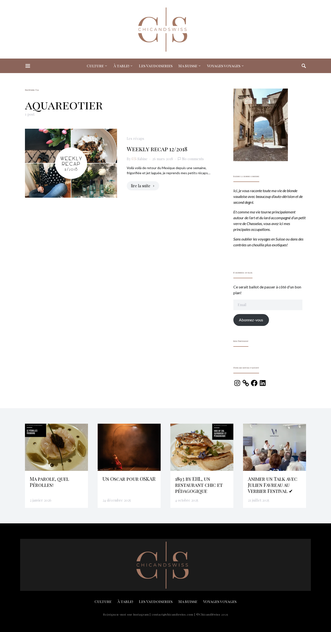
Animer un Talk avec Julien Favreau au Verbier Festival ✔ (272, 484)
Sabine (142, 158)
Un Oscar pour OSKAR (129, 478)
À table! (121, 65)
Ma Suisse (187, 65)
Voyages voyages (223, 65)
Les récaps (135, 138)
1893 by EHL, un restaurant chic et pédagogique (199, 484)
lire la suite (140, 185)
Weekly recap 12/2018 (157, 149)
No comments (193, 158)
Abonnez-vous (251, 319)
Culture (95, 65)
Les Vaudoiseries (156, 65)
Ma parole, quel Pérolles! (49, 481)
